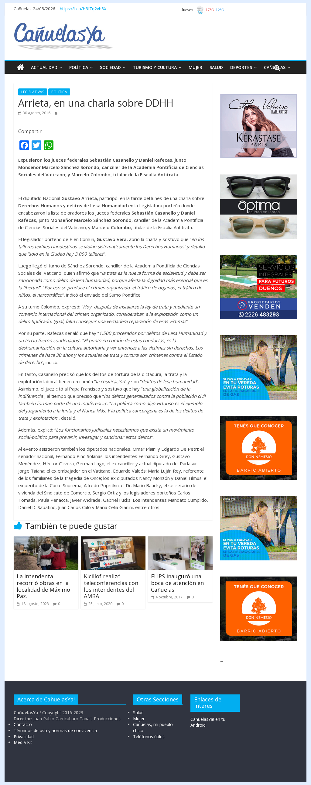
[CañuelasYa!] (63, 25)
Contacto (23, 724)
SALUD (216, 67)
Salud (138, 712)
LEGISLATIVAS (32, 92)
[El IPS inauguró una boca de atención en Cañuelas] (180, 540)
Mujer (139, 718)
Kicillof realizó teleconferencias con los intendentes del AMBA (111, 586)
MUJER (195, 67)
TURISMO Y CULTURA (155, 67)
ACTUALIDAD (44, 67)
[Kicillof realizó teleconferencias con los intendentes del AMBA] (113, 540)
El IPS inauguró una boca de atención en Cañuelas (177, 583)
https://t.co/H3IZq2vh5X (83, 9)
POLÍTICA (78, 67)
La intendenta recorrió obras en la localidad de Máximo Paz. (43, 586)
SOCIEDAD (110, 67)
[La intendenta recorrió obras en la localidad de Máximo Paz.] (46, 540)
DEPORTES (241, 67)
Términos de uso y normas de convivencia (55, 730)
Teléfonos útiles (149, 736)
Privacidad (24, 736)
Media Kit (23, 742)
